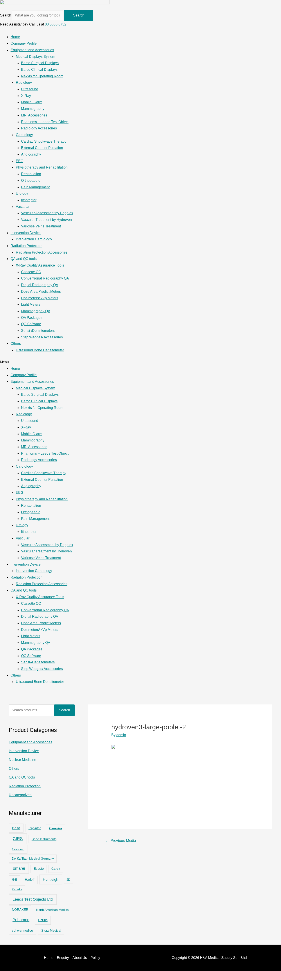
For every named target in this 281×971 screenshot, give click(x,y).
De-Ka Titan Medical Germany (33, 858)
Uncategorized (20, 795)
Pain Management (35, 187)
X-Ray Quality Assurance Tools (40, 265)
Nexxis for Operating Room (42, 76)
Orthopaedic (30, 180)
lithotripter (28, 200)
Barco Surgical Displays (40, 63)
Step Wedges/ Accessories (42, 337)
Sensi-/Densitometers (38, 330)
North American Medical (52, 909)
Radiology (24, 82)
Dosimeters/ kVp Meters (39, 298)
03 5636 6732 (55, 24)
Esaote (39, 868)
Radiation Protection (26, 246)
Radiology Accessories (39, 128)
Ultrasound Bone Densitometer (40, 350)
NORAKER (20, 909)
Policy (95, 958)
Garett (55, 868)
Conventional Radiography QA (45, 278)
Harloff (29, 879)
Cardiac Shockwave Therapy (43, 141)
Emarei (19, 868)
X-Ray (26, 96)
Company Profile (24, 43)
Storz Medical (51, 930)
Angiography (31, 154)
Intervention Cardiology (34, 239)
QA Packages (31, 317)
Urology (22, 193)
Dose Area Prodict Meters (41, 291)
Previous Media (121, 841)
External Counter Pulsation (42, 148)
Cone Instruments (44, 839)
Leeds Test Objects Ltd (33, 899)
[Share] (266, 5)
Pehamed (21, 920)
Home (15, 37)
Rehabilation (31, 174)
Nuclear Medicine (22, 760)
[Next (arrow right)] (273, 486)
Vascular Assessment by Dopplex (47, 213)
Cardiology (24, 135)
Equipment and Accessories (32, 50)
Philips (43, 920)
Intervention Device (26, 233)
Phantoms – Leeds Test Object (44, 122)
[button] (140, 362)
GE (14, 879)
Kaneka (17, 889)
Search (5, 15)
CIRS (18, 838)
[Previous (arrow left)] (7, 486)
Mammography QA (35, 311)
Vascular (22, 207)
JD (68, 879)
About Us (79, 958)
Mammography (32, 109)
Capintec (35, 828)
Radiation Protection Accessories (41, 252)
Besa (16, 828)
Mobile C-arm (31, 102)
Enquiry (63, 958)
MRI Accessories (34, 115)
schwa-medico (22, 930)
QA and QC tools (24, 259)
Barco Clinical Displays (39, 69)
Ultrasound (29, 89)
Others (16, 343)
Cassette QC (31, 272)
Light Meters (30, 304)
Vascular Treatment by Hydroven (46, 219)
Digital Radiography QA (39, 285)
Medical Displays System (35, 56)
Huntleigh (50, 879)
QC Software (31, 324)
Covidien (18, 849)
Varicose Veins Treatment (41, 226)
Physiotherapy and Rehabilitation (42, 167)
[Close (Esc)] (276, 5)
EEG (19, 161)
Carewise (55, 828)
